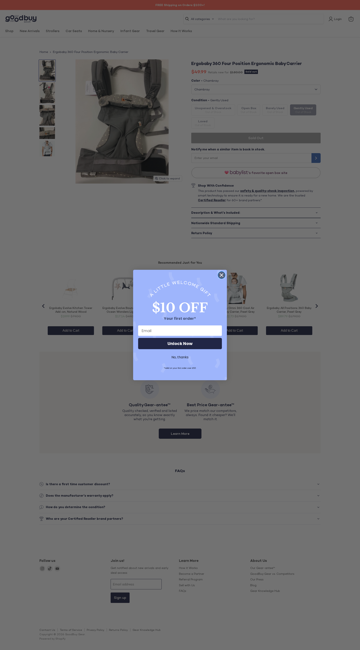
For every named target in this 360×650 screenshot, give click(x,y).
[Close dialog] (221, 275)
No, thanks (180, 357)
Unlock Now (180, 343)
